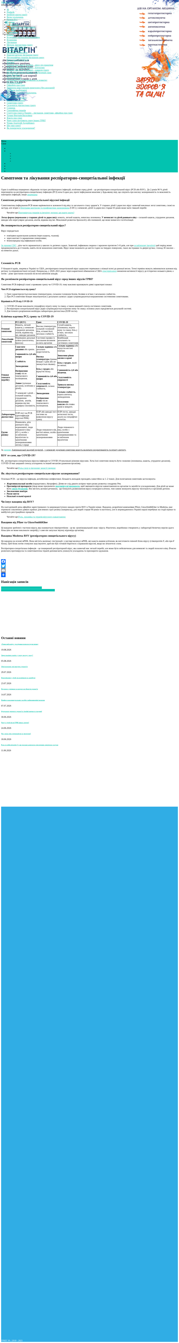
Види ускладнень (15, 17)
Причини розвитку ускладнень (21, 93)
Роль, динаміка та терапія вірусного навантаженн (42, 517)
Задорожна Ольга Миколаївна (21, 27)
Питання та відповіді (17, 90)
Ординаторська (14, 77)
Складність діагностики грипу (21, 105)
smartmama (32, 194)
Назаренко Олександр (17, 52)
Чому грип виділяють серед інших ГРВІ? (26, 120)
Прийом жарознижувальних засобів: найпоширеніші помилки (23, 700)
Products (10, 12)
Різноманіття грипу (16, 100)
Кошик (10, 35)
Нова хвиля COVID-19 (18, 60)
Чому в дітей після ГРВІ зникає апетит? (15, 722)
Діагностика (12, 25)
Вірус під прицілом (21, 158)
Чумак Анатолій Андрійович (20, 123)
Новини (10, 62)
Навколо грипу (19, 156)
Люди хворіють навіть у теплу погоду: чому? (17, 655)
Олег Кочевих (13, 75)
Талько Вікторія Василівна (19, 115)
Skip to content (7, 2)
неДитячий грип (15, 168)
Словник (11, 108)
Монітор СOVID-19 (16, 47)
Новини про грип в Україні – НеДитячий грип (29, 72)
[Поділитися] (89, 575)
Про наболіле (13, 95)
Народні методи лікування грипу (22, 55)
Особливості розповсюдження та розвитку (27, 80)
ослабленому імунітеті (144, 245)
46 (8, 9)
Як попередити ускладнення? (21, 128)
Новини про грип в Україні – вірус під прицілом (30, 65)
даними (7, 450)
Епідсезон (17, 153)
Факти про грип (14, 118)
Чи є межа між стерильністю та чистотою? (16, 734)
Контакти (11, 30)
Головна (11, 22)
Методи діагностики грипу (20, 45)
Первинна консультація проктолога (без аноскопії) (31, 88)
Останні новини (14, 83)
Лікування (12, 42)
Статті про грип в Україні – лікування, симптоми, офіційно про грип (40, 113)
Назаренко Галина (15, 50)
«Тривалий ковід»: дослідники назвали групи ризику (19, 644)
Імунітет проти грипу (17, 14)
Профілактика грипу (16, 98)
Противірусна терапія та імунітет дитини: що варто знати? (46, 212)
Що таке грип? (14, 125)
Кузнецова (12, 40)
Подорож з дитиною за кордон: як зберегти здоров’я (19, 689)
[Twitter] (89, 566)
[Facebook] (89, 561)
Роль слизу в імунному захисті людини (37, 468)
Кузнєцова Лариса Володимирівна (23, 37)
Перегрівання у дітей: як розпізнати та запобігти (18, 678)
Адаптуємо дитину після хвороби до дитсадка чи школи (28, 590)
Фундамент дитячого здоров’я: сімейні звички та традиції (21, 711)
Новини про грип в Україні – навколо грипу (28, 70)
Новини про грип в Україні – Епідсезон (26, 67)
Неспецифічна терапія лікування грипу (25, 57)
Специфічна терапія (16, 110)
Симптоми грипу (15, 103)
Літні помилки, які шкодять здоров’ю (14, 666)
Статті (10, 148)
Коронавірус (13, 32)
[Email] (89, 570)
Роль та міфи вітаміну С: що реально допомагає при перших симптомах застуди (29, 745)
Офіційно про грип (16, 85)
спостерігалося (109, 271)
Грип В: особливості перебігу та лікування (21, 587)
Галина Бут (12, 19)
